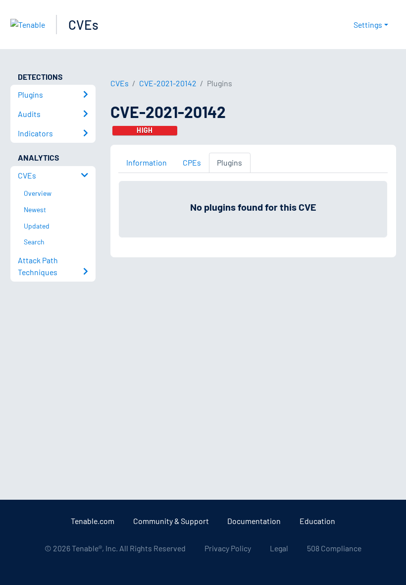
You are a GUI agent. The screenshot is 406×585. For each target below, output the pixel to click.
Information (146, 162)
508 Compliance (334, 548)
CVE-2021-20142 (168, 83)
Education (317, 521)
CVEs (83, 24)
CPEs (192, 162)
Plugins (229, 162)
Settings (368, 24)
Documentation (254, 521)
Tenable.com (92, 521)
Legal (279, 548)
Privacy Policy (227, 548)
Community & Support (171, 521)
